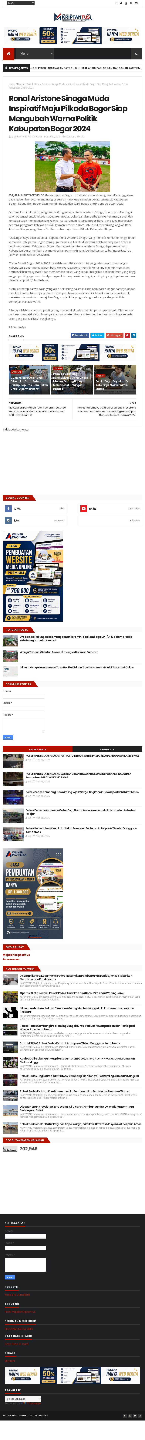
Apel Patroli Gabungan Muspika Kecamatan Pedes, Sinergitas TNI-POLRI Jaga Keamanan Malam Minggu (77, 1060)
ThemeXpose (40, 1415)
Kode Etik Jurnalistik (17, 1295)
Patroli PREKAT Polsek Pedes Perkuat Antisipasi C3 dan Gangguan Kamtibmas (70, 1043)
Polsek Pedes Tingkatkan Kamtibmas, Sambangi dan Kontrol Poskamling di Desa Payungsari (79, 1076)
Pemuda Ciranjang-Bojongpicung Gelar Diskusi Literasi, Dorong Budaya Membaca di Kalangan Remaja (70, 381)
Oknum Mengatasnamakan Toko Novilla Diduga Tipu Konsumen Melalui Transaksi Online (76, 667)
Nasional (16, 372)
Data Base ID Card (17, 1344)
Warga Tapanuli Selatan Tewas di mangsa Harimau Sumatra (59, 652)
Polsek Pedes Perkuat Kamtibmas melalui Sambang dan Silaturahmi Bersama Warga (74, 1091)
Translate (34, 1403)
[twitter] (121, 3)
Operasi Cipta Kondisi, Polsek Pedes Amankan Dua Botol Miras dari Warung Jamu (72, 993)
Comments (107, 749)
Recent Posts (37, 749)
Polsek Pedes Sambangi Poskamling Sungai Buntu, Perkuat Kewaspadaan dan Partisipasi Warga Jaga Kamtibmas (77, 1027)
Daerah (21, 84)
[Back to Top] (140, 1416)
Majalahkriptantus (16, 955)
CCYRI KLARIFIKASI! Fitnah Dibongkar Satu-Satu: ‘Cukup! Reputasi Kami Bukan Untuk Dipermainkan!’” (29, 383)
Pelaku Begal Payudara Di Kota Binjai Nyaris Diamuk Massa (112, 385)
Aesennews (11, 959)
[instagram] (136, 3)
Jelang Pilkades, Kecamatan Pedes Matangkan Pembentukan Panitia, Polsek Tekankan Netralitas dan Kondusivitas (76, 977)
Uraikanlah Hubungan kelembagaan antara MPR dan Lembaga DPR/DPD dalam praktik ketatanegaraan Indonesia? (76, 638)
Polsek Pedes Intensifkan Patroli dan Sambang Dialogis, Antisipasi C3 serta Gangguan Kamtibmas (81, 830)
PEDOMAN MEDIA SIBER (19, 1329)
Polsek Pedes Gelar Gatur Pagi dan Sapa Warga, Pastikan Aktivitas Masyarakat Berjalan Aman (80, 1124)
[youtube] (126, 3)
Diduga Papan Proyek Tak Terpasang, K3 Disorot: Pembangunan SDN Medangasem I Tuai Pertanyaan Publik (77, 1108)
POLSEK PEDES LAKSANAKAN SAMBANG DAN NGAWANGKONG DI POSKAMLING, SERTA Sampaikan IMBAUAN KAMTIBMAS (78, 776)
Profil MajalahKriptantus (20, 1312)
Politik (30, 84)
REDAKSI (10, 1361)
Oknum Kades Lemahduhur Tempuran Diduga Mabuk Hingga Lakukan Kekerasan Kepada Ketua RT (77, 1010)
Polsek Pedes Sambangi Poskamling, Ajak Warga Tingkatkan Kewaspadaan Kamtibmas (82, 792)
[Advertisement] (31, 1179)
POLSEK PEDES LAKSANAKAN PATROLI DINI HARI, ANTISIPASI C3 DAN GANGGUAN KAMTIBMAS (66, 68)
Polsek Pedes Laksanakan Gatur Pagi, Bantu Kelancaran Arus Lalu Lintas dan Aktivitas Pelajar (80, 812)
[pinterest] (131, 3)
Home (12, 84)
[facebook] (116, 3)
